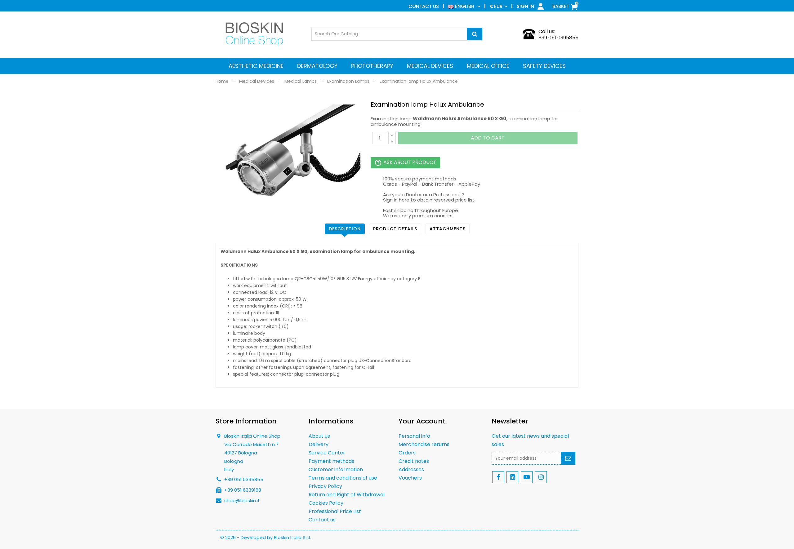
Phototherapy (372, 66)
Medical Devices (430, 66)
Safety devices (544, 66)
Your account (422, 421)
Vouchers (410, 477)
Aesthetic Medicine (256, 66)
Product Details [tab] (395, 229)
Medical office (488, 66)
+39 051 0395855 (558, 37)
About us (319, 436)
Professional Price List (335, 511)
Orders (407, 452)
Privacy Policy (325, 486)
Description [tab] (345, 229)
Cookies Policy (326, 503)
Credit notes (414, 461)
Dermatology (317, 66)
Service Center (327, 452)
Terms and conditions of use (343, 477)
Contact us (423, 6)
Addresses (411, 469)
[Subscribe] (568, 458)
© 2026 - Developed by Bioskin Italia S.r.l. (265, 537)
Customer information (336, 469)
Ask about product (405, 162)
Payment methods (331, 461)
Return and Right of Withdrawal (347, 494)
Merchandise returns (424, 444)
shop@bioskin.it (242, 500)
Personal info (414, 436)
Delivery (318, 444)
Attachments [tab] (448, 229)
